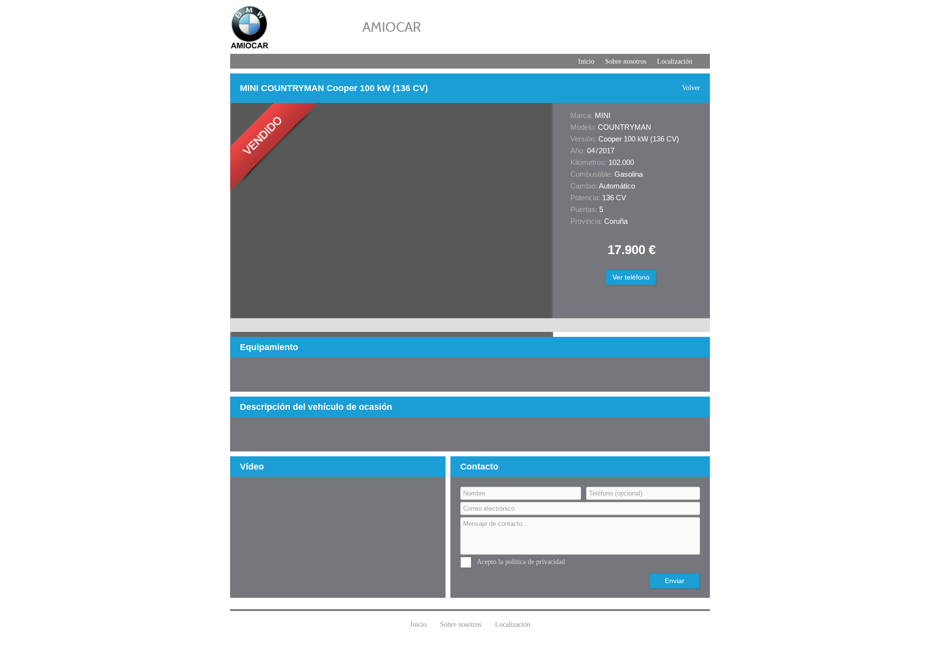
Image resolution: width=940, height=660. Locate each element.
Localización (674, 61)
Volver (691, 88)
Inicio (586, 61)
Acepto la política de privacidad (521, 562)
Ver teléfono (631, 277)
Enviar (674, 581)
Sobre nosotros (625, 61)
